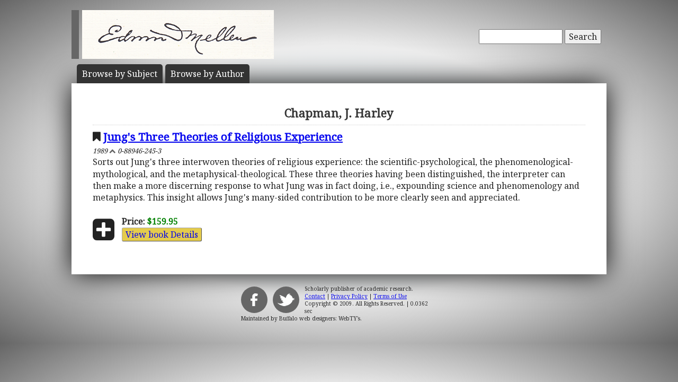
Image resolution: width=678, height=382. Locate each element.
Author (207, 74)
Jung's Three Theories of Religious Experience (223, 136)
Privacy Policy (349, 296)
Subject (119, 74)
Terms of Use (390, 296)
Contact (315, 296)
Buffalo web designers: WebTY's (319, 318)
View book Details (162, 234)
